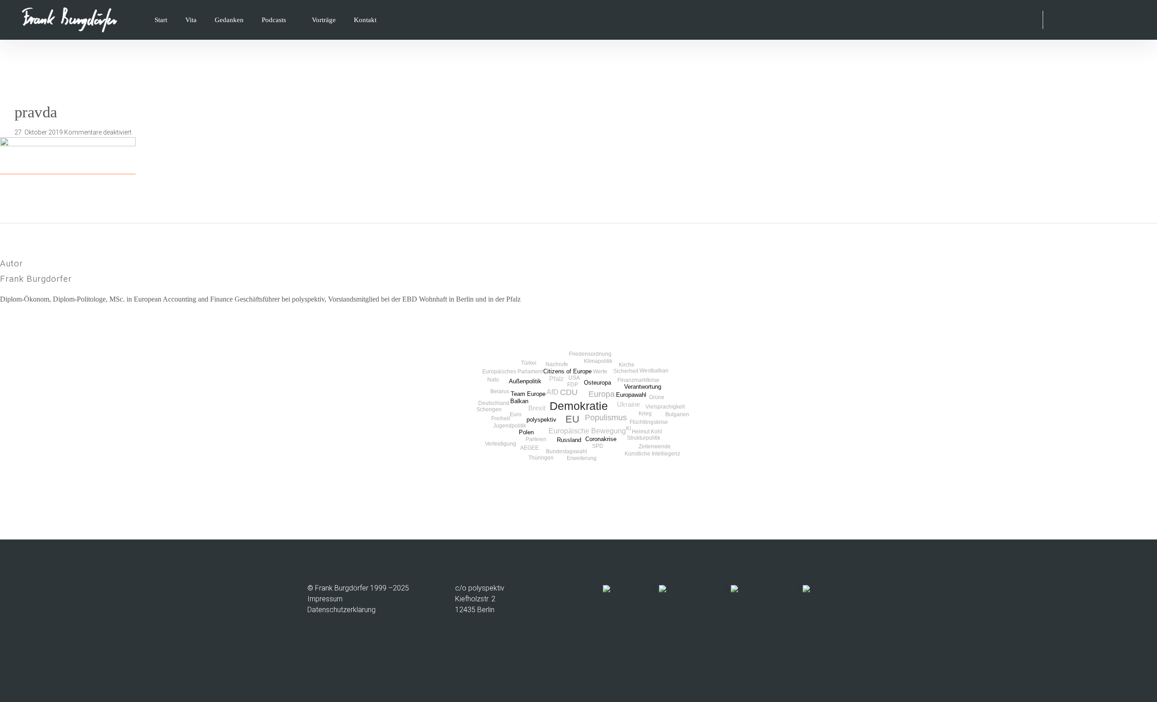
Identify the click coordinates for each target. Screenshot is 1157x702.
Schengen (489, 409)
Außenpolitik (525, 381)
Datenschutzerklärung (341, 609)
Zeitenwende (655, 446)
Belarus (499, 391)
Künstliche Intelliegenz (652, 454)
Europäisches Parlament (512, 371)
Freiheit (500, 418)
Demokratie (579, 406)
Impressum (325, 599)
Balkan (519, 401)
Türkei (528, 363)
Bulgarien (677, 414)
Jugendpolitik (509, 426)
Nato (493, 380)
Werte (600, 371)
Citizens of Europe (567, 371)
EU (572, 419)
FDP (572, 384)
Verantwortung (642, 386)
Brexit (537, 408)
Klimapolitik (598, 361)
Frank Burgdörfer (36, 279)
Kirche (627, 365)
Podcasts (274, 19)
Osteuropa (597, 382)
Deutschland (493, 403)
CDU (569, 392)
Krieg (645, 413)
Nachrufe (557, 364)
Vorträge (324, 19)
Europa (601, 394)
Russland (569, 440)
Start (161, 19)
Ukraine (628, 404)
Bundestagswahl (566, 451)
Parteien (536, 439)
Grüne (656, 397)
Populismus (606, 417)
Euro (516, 414)
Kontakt (365, 19)
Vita (191, 19)
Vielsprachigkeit (665, 407)
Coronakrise (600, 439)
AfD (552, 392)
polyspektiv (541, 419)
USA (574, 378)
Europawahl (631, 394)
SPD (597, 446)
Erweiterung (582, 458)
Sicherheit (625, 371)
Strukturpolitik (643, 438)
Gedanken (229, 19)
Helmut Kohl (647, 431)
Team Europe (528, 394)
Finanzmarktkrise (638, 380)
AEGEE (529, 448)
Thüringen (541, 458)
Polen (526, 432)
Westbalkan (654, 370)
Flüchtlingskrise (649, 422)
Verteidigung (500, 444)
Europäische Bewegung (587, 431)
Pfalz (556, 378)
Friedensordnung (590, 354)
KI (628, 428)
